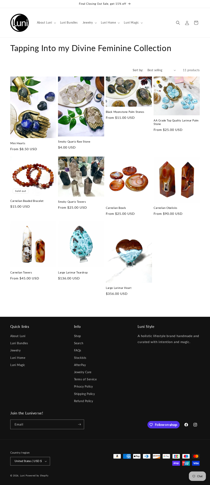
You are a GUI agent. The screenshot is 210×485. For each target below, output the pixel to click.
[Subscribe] (79, 424)
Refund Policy (83, 401)
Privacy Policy (83, 386)
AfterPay (80, 365)
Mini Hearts (17, 143)
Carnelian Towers (21, 272)
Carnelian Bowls (116, 207)
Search (78, 343)
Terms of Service (85, 379)
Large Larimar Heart (118, 287)
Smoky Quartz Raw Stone (74, 141)
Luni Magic (17, 365)
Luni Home (17, 357)
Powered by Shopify (37, 475)
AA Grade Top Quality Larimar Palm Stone (176, 122)
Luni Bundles (19, 343)
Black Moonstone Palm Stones (125, 111)
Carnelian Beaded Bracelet (27, 200)
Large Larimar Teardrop (73, 272)
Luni (22, 475)
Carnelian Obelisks (165, 207)
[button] (46, 22)
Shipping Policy (84, 394)
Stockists (80, 357)
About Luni (17, 336)
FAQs (77, 350)
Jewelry (15, 350)
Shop (77, 336)
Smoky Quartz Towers (72, 201)
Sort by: (138, 70)
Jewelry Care (82, 372)
